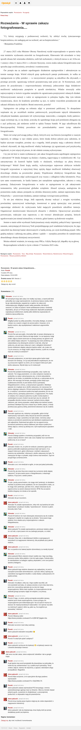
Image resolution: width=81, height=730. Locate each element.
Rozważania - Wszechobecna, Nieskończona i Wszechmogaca (53, 254)
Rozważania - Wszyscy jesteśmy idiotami (13, 256)
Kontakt (29, 728)
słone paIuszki (13, 502)
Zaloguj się (4, 720)
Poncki (7, 270)
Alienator (9, 296)
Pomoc (15, 728)
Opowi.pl (5, 3)
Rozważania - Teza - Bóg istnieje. (23, 254)
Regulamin (22, 728)
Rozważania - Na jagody (21, 12)
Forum (10, 728)
